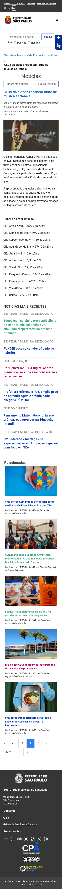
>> (18, 752)
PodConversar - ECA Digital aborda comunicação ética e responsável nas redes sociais (30, 372)
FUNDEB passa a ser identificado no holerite (29, 350)
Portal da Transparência (46, 3)
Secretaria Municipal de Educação (24, 55)
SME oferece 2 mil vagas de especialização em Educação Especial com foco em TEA (31, 443)
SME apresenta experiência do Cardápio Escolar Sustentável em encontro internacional (28, 721)
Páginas (21, 43)
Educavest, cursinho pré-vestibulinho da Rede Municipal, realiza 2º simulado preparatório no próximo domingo (30, 327)
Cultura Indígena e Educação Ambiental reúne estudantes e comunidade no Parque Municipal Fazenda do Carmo (29, 558)
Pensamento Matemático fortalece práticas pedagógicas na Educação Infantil (29, 419)
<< (13, 743)
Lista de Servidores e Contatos (21, 824)
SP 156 (7, 8)
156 (7, 818)
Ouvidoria (31, 3)
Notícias (35, 43)
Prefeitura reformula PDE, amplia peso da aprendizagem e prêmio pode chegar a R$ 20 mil (31, 396)
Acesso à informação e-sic (14, 3)
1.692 (7, 752)
